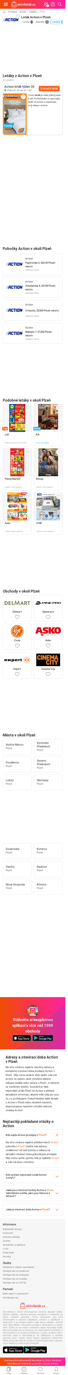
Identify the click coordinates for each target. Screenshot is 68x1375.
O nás (6, 1248)
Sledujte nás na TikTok (14, 1282)
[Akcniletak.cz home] (24, 4)
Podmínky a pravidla (31, 1363)
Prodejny (12, 12)
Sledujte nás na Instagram (16, 1275)
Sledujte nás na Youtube (15, 1279)
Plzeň (42, 1135)
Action (23, 12)
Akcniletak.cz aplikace (14, 1245)
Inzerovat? (8, 1233)
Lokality (33, 12)
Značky (6, 1241)
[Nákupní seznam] (53, 4)
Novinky (7, 1256)
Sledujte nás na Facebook (16, 1271)
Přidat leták (8, 1252)
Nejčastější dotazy (12, 1229)
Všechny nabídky (11, 1237)
